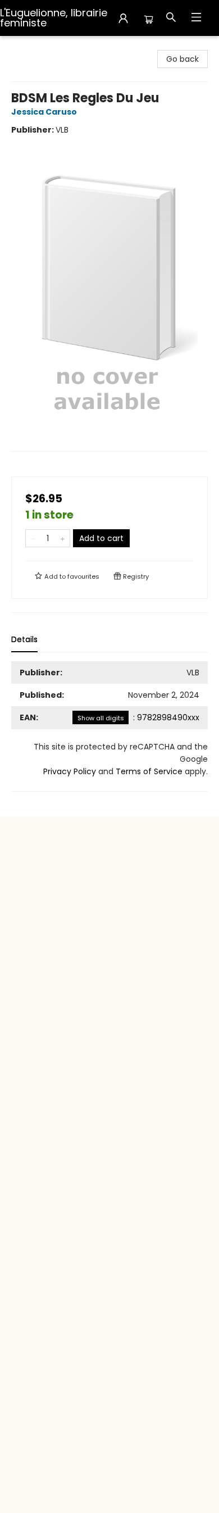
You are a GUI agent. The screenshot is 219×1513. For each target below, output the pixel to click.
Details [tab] (24, 639)
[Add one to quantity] (63, 538)
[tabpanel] (109, 726)
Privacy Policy (69, 771)
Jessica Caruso (44, 111)
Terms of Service (149, 771)
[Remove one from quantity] (33, 538)
